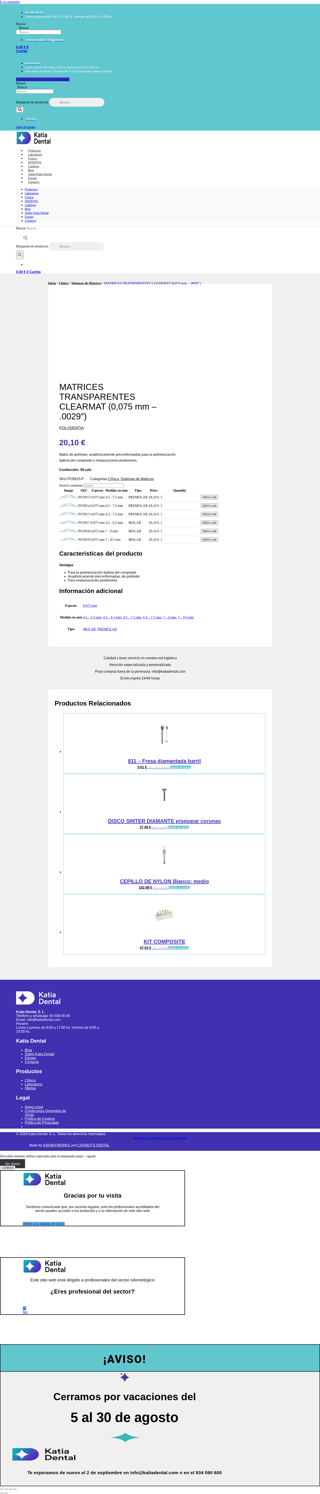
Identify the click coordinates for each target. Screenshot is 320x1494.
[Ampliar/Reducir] (1, 1489)
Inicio (52, 283)
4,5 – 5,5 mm (92, 617)
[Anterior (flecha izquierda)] (1, 1493)
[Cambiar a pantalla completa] (6, 1489)
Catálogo (30, 205)
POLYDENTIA (71, 428)
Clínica (29, 197)
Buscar (21, 24)
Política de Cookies (40, 1119)
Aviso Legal (34, 1107)
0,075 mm (90, 605)
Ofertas (30, 1088)
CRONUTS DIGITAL (93, 1145)
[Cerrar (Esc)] (15, 1489)
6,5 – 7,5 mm (152, 617)
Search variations (71, 485)
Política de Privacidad (42, 1122)
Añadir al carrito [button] (180, 767)
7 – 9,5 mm (186, 617)
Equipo (29, 216)
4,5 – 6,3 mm (112, 617)
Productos (31, 189)
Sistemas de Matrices (86, 283)
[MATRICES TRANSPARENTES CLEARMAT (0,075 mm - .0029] (68, 497)
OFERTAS (31, 201)
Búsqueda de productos (32, 102)
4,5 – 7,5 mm (132, 617)
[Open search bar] (25, 240)
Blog (27, 209)
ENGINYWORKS (57, 1145)
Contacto (33, 182)
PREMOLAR (107, 629)
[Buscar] (20, 110)
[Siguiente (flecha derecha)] (6, 1493)
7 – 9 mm (169, 617)
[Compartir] (10, 1489)
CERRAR (7, 1168)
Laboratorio (32, 193)
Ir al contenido (10, 2)
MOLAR (89, 629)
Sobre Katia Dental (37, 213)
